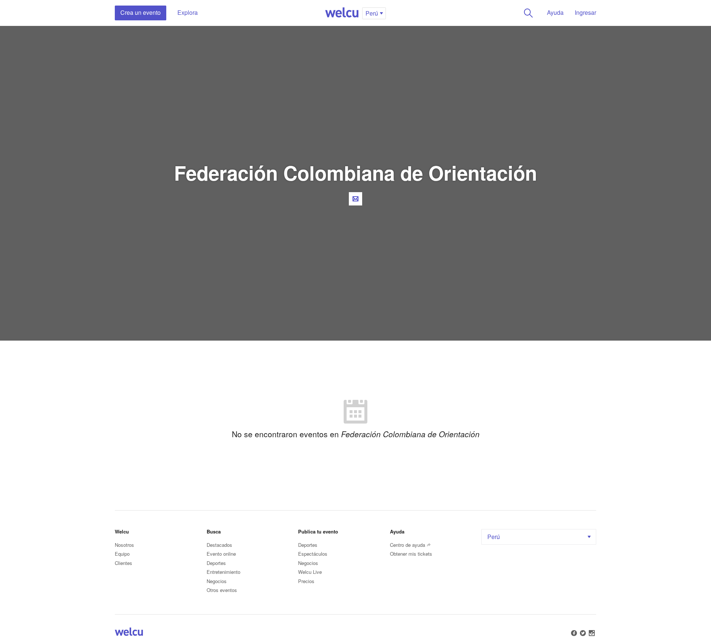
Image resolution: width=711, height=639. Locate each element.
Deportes (216, 562)
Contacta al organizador (355, 198)
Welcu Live (310, 571)
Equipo (122, 553)
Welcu (341, 13)
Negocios (217, 581)
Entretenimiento (223, 571)
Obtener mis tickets (411, 553)
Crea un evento (140, 12)
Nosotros (124, 544)
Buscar (528, 13)
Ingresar (585, 12)
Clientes (123, 562)
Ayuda (555, 12)
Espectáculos (312, 553)
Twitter (582, 633)
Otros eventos (222, 589)
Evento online (221, 553)
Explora (187, 12)
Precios (306, 581)
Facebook (574, 633)
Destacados (219, 544)
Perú (493, 536)
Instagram (591, 633)
